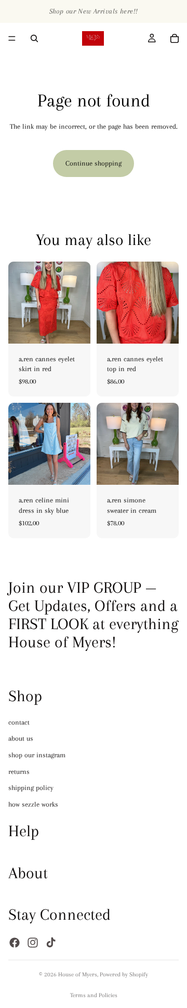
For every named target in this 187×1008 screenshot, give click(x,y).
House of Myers (77, 974)
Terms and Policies (93, 995)
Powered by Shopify (124, 974)
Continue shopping (93, 163)
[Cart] (174, 38)
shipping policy (31, 788)
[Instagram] (32, 942)
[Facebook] (14, 942)
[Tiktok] (51, 942)
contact (19, 722)
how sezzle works (33, 804)
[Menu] (12, 38)
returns (19, 771)
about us (20, 738)
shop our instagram (36, 755)
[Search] (34, 38)
